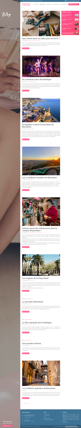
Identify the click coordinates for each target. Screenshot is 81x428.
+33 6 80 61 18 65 (27, 417)
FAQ (44, 416)
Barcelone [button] (49, 4)
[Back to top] (79, 426)
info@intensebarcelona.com (29, 414)
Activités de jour (47, 414)
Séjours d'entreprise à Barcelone (72, 426)
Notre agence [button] (56, 4)
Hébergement (42, 4)
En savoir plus (64, 422)
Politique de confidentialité (48, 419)
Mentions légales (47, 418)
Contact (25, 415)
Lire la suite (26, 48)
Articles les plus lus (66, 12)
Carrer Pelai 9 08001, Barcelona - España (29, 420)
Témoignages (64, 4)
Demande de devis (31, 415)
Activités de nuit (47, 415)
